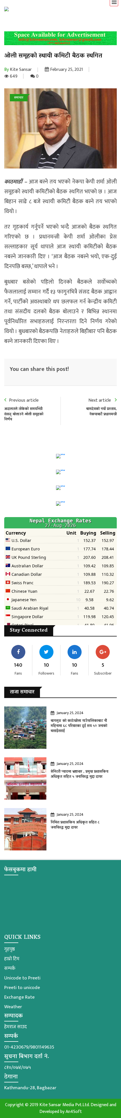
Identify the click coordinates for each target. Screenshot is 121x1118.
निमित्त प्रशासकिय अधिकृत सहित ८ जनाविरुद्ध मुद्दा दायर (75, 825)
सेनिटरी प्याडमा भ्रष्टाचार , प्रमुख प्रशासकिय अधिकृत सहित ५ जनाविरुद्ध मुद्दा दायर (79, 774)
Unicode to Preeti (22, 978)
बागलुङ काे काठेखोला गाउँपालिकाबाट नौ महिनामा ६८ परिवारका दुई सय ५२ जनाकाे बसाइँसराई (79, 726)
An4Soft (74, 1111)
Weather (13, 1007)
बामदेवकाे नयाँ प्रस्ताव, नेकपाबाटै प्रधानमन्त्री (101, 412)
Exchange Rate (19, 997)
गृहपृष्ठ (9, 949)
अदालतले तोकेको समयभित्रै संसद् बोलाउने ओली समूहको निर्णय (23, 414)
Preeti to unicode (22, 988)
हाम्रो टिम (11, 959)
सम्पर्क (9, 968)
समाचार (18, 97)
